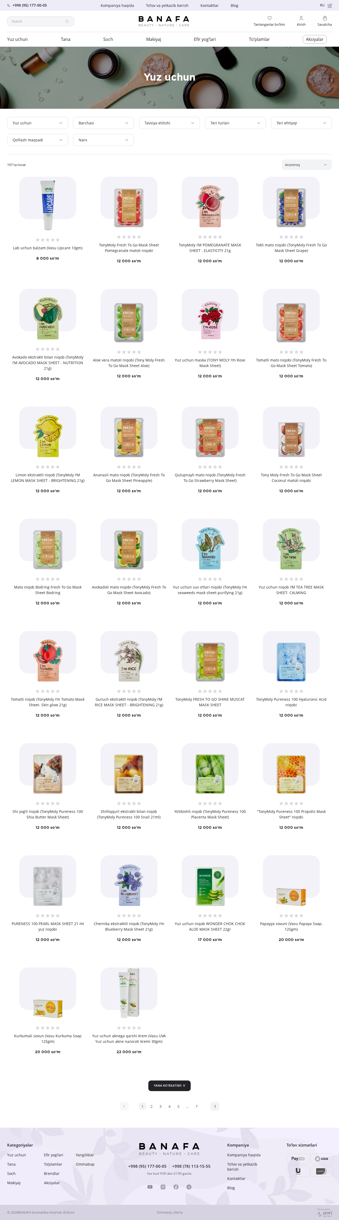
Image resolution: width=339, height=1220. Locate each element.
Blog (234, 5)
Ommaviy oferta (169, 1212)
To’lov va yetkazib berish (167, 5)
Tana (65, 39)
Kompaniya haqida (117, 5)
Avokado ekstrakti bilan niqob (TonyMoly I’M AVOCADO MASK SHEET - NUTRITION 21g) (47, 363)
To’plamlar (259, 39)
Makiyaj (153, 39)
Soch (108, 39)
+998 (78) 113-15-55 (191, 1166)
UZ (330, 5)
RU (322, 5)
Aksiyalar (315, 39)
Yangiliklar (85, 1154)
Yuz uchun (17, 39)
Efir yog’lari (205, 39)
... (187, 1106)
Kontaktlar (209, 5)
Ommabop (85, 1164)
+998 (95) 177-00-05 (147, 1166)
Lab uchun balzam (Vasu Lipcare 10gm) (47, 247)
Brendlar (52, 1173)
